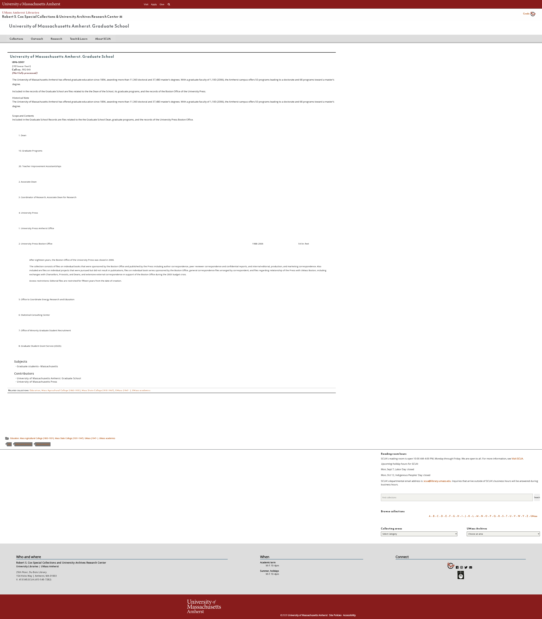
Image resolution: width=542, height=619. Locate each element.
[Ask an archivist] (120, 17)
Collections (16, 39)
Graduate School (23, 444)
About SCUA (103, 39)
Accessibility (349, 615)
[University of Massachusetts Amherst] (228, 607)
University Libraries (27, 566)
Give (162, 4)
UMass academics (141, 390)
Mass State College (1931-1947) (98, 390)
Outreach (37, 39)
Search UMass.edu (169, 4)
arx (9, 444)
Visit (146, 4)
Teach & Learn (78, 39)
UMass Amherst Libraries (20, 12)
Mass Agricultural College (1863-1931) (61, 390)
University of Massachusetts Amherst (308, 615)
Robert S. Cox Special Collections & (60, 16)
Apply (154, 4)
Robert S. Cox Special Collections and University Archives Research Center (61, 562)
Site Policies (335, 615)
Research (56, 39)
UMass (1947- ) (123, 390)
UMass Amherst (50, 566)
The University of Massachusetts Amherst (31, 4)
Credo (526, 13)
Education (35, 390)
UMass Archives (43, 444)
